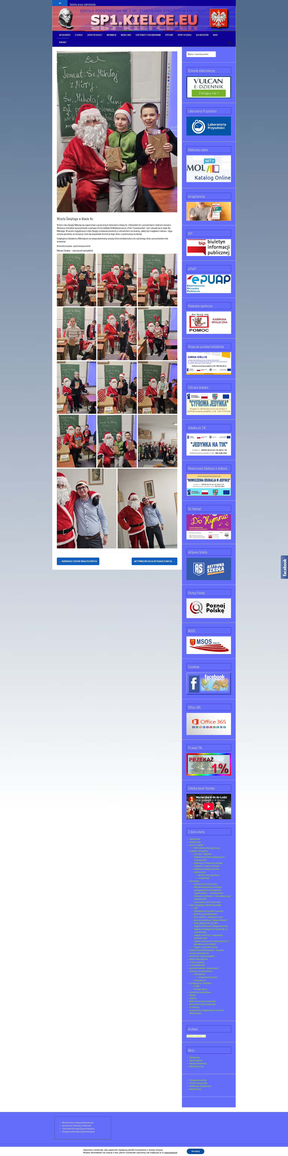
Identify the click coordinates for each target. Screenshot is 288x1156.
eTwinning (194, 1007)
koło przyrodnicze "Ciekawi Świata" (210, 920)
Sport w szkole (185, 34)
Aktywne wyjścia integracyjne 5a (154, 561)
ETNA (196, 986)
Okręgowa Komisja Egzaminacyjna (78, 1131)
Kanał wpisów (195, 1060)
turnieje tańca (200, 989)
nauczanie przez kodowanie (207, 902)
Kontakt (62, 42)
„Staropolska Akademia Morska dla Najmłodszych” (94, 3)
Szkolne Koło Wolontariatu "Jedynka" (206, 950)
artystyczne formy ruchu (205, 884)
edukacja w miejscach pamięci (208, 863)
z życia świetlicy (196, 962)
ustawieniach (170, 1152)
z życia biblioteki (197, 965)
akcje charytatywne (198, 959)
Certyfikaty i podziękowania (148, 34)
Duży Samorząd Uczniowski (202, 1004)
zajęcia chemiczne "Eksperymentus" (211, 926)
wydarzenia (195, 842)
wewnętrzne (200, 980)
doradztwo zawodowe (200, 992)
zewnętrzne (199, 974)
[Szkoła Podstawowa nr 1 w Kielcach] (66, 18)
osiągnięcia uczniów (207, 977)
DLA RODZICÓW (202, 34)
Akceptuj (195, 1151)
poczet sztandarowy (199, 953)
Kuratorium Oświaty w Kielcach (76, 1125)
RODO (215, 34)
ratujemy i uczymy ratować (207, 866)
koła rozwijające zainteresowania (205, 905)
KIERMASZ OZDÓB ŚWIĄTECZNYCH (78, 561)
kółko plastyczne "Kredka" (206, 923)
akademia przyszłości (208, 875)
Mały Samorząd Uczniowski (202, 1001)
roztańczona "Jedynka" (200, 983)
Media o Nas (126, 34)
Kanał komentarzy (198, 1063)
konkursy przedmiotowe (200, 971)
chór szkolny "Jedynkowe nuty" (208, 917)
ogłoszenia (194, 839)
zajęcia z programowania (206, 947)
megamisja (203, 878)
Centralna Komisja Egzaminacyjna (78, 1128)
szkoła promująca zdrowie (206, 869)
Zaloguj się (194, 1057)
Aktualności (64, 34)
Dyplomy (169, 34)
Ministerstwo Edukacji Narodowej (77, 1122)
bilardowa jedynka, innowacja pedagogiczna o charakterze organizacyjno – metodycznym (208, 890)
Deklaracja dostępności (200, 1086)
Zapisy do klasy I (94, 34)
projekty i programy (198, 851)
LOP (196, 908)
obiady (192, 995)
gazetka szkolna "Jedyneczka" (204, 968)
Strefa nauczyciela (198, 1083)
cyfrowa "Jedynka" (203, 854)
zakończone (200, 872)
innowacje (194, 881)
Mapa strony (195, 1089)
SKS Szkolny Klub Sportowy (207, 848)
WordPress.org (196, 1066)
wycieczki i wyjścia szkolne (202, 956)
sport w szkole (196, 845)
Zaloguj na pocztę (197, 1080)
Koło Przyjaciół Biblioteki (205, 914)
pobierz (193, 998)
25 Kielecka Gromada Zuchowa (208, 911)
